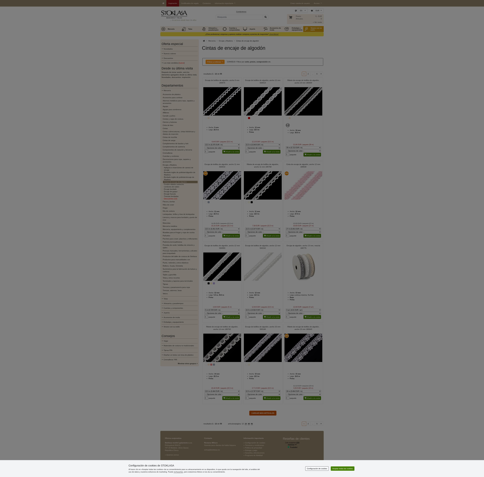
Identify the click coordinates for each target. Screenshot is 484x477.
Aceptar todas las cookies (342, 469)
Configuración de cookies (317, 469)
